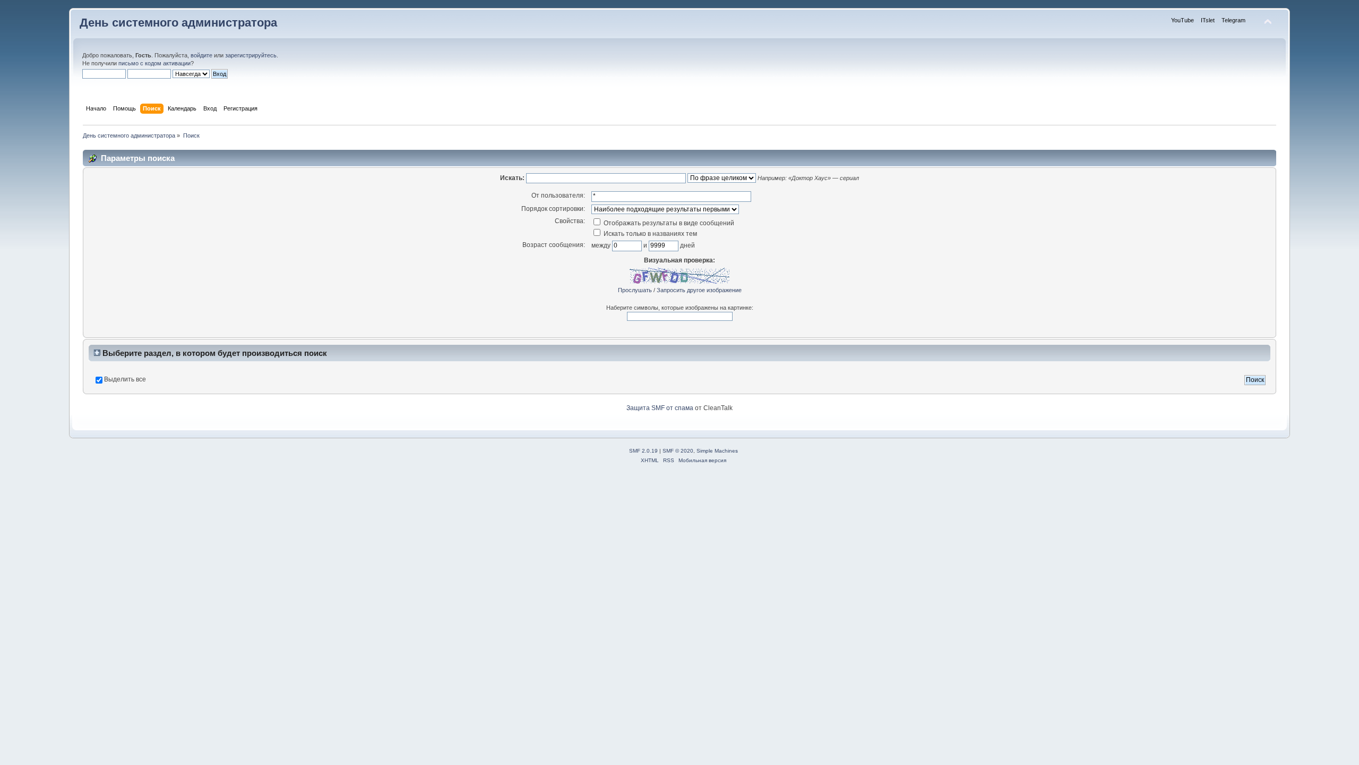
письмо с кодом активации (154, 63)
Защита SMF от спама (659, 408)
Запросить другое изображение (699, 290)
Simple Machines (717, 451)
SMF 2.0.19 (643, 451)
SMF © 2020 (678, 451)
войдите (201, 55)
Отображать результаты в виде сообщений (668, 223)
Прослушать (635, 290)
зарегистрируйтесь (251, 55)
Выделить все (125, 379)
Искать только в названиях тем (649, 233)
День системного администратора (178, 22)
